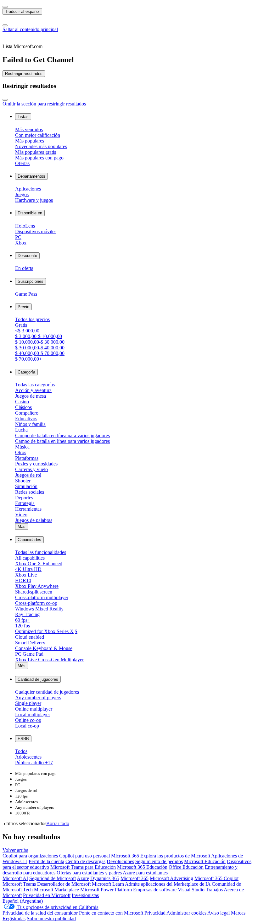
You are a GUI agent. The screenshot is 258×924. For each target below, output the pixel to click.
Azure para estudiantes (145, 872)
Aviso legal (218, 913)
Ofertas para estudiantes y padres (89, 872)
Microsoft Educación (205, 861)
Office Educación (186, 867)
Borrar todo (57, 823)
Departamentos (31, 176)
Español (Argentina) (23, 901)
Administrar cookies (186, 913)
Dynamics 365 (104, 878)
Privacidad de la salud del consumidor (40, 913)
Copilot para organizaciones (30, 855)
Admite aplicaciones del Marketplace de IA (167, 884)
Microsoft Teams (19, 884)
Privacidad (154, 913)
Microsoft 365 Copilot (216, 878)
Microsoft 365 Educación (142, 867)
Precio (23, 306)
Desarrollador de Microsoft (64, 884)
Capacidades (29, 539)
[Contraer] (5, 100)
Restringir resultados (23, 73)
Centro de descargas (85, 861)
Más (21, 526)
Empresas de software (155, 889)
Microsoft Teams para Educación (83, 867)
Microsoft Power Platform (106, 889)
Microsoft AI (15, 878)
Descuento (27, 255)
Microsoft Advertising (171, 878)
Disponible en (30, 213)
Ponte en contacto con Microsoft (111, 913)
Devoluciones (120, 861)
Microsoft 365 (125, 855)
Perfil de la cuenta (46, 861)
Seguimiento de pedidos (159, 861)
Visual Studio (191, 889)
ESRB (23, 738)
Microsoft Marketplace (56, 889)
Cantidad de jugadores (38, 679)
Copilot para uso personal (84, 855)
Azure (83, 878)
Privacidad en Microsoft (46, 895)
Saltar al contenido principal (30, 29)
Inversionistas (85, 895)
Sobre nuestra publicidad (51, 918)
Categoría (26, 372)
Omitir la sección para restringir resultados (44, 103)
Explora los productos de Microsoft (175, 855)
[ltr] (5, 7)
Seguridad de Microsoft (52, 878)
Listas (23, 116)
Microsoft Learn (108, 884)
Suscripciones (30, 281)
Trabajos (214, 889)
